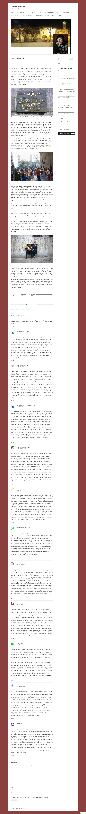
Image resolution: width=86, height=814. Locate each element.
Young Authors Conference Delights (19, 304)
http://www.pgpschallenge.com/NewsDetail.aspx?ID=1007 (29, 685)
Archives (47, 15)
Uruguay (20, 295)
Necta (17, 313)
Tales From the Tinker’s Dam (63, 12)
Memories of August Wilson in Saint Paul (66, 121)
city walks (38, 294)
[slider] (73, 133)
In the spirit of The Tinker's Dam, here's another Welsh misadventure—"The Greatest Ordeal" (66, 107)
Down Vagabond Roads (21, 12)
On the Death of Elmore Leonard (45, 304)
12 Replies (13, 61)
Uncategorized (23, 294)
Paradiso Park (32, 12)
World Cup (24, 295)
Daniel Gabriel (43, 294)
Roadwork (40, 12)
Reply (12, 326)
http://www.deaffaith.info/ (22, 331)
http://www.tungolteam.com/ (23, 527)
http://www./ (19, 723)
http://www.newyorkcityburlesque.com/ (25, 405)
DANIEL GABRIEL (18, 6)
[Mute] (70, 133)
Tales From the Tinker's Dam (64, 72)
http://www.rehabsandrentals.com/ (24, 489)
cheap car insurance (21, 603)
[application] (66, 133)
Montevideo (15, 295)
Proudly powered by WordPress (21, 808)
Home (12, 12)
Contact (59, 15)
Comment (13, 767)
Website (12, 792)
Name (12, 782)
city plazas (33, 294)
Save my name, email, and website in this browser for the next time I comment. (30, 797)
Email (12, 787)
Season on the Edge (49, 12)
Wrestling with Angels (28, 15)
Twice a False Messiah (15, 15)
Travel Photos (39, 15)
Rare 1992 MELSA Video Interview (65, 125)
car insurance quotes (21, 563)
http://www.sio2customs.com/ (23, 447)
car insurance (19, 643)
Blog (53, 15)
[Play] (60, 133)
